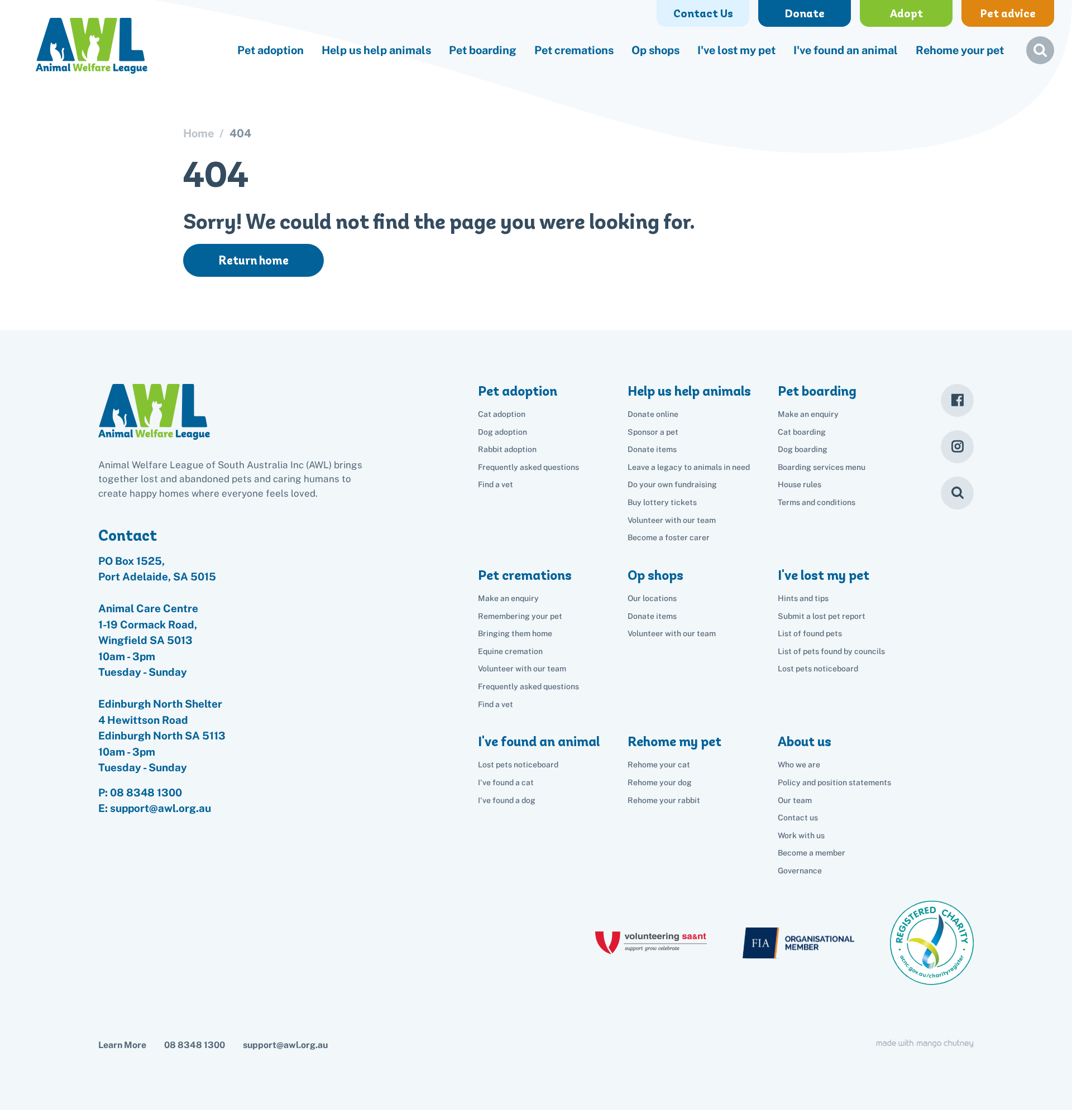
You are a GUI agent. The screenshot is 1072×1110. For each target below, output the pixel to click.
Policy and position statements (834, 782)
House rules (799, 484)
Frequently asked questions (528, 467)
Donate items (652, 449)
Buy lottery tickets (662, 502)
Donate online (653, 414)
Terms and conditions (816, 502)
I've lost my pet (736, 50)
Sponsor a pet (653, 431)
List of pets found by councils (831, 651)
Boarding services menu (821, 467)
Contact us (798, 817)
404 (240, 133)
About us (804, 741)
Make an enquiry (808, 414)
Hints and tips (803, 598)
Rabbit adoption (507, 449)
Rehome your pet (960, 50)
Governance (800, 870)
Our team (795, 800)
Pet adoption (270, 50)
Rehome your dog (660, 782)
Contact (127, 535)
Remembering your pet (520, 616)
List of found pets (810, 633)
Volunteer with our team (672, 520)
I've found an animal (845, 50)
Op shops (655, 50)
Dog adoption (502, 431)
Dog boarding (802, 449)
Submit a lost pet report (821, 616)
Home (198, 133)
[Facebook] (957, 400)
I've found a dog (506, 800)
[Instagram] (957, 446)
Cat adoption (501, 414)
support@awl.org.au (285, 1045)
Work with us (801, 835)
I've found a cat (506, 782)
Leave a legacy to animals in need (689, 467)
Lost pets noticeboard (818, 668)
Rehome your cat (659, 764)
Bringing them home (515, 633)
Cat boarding (802, 431)
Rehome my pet (674, 741)
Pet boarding (482, 50)
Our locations (652, 598)
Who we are (799, 764)
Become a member (811, 852)
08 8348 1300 (146, 792)
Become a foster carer (669, 537)
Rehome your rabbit (664, 800)
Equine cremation (510, 651)
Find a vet (495, 484)
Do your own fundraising (672, 484)
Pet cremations (574, 50)
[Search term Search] (1040, 54)
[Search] (957, 493)
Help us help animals (376, 50)
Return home (253, 260)
